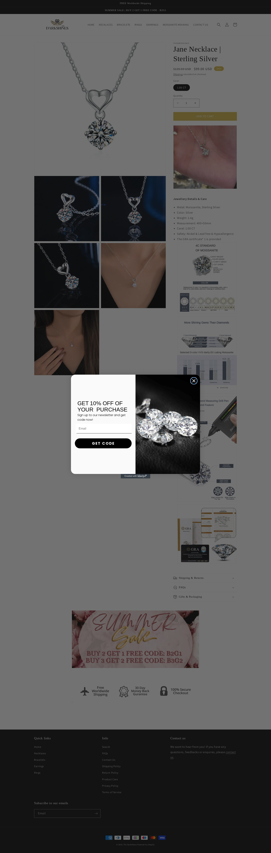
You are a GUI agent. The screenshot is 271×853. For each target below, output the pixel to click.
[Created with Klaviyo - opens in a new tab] (135, 476)
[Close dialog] (194, 381)
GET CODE (103, 443)
